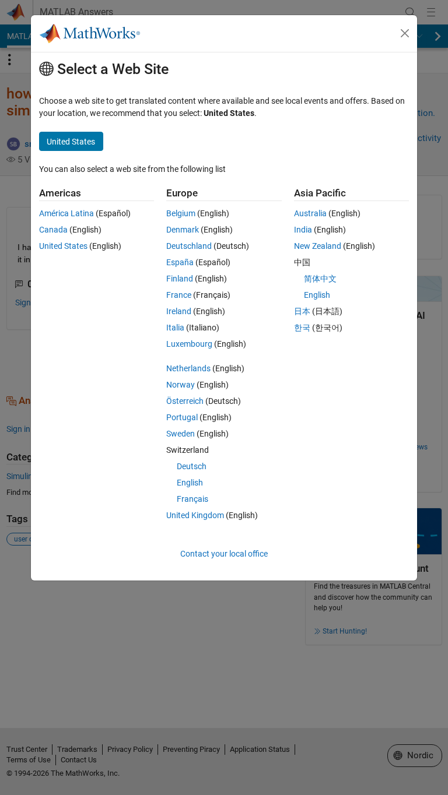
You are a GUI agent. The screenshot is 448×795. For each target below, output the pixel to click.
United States (63, 246)
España (180, 262)
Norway (180, 384)
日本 (302, 311)
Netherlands (188, 368)
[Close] (405, 33)
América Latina (66, 213)
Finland (179, 278)
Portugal (182, 417)
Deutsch (191, 466)
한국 (302, 327)
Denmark (182, 229)
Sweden (180, 433)
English (190, 482)
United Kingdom (195, 515)
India (303, 229)
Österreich (185, 401)
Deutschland (189, 246)
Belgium (180, 213)
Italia (175, 327)
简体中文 (320, 278)
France (178, 295)
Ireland (178, 311)
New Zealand (317, 246)
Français (192, 499)
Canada (53, 229)
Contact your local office (224, 553)
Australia (310, 213)
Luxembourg (189, 344)
